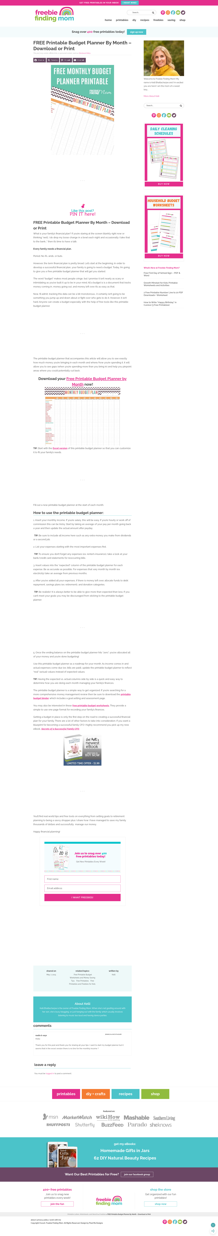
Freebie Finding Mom (54, 14)
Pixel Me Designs (96, 1223)
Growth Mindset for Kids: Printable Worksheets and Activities (161, 284)
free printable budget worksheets (90, 705)
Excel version (60, 448)
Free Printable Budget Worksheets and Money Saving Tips (82, 978)
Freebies (103, 1214)
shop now (161, 1203)
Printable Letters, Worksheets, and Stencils (82, 1214)
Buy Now (164, 184)
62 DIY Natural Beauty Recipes (125, 1158)
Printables (66, 1094)
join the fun (57, 1203)
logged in (50, 1073)
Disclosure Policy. (85, 53)
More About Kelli (151, 96)
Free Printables (82, 981)
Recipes (125, 1094)
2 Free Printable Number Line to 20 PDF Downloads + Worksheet (163, 293)
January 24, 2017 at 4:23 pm (113, 1034)
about (33, 1220)
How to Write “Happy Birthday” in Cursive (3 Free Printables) (160, 303)
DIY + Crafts (95, 1094)
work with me (55, 1220)
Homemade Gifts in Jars (124, 1150)
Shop (155, 1094)
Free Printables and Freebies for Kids (82, 982)
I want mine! (130, 3)
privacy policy (43, 1220)
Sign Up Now (136, 32)
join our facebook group (137, 1174)
